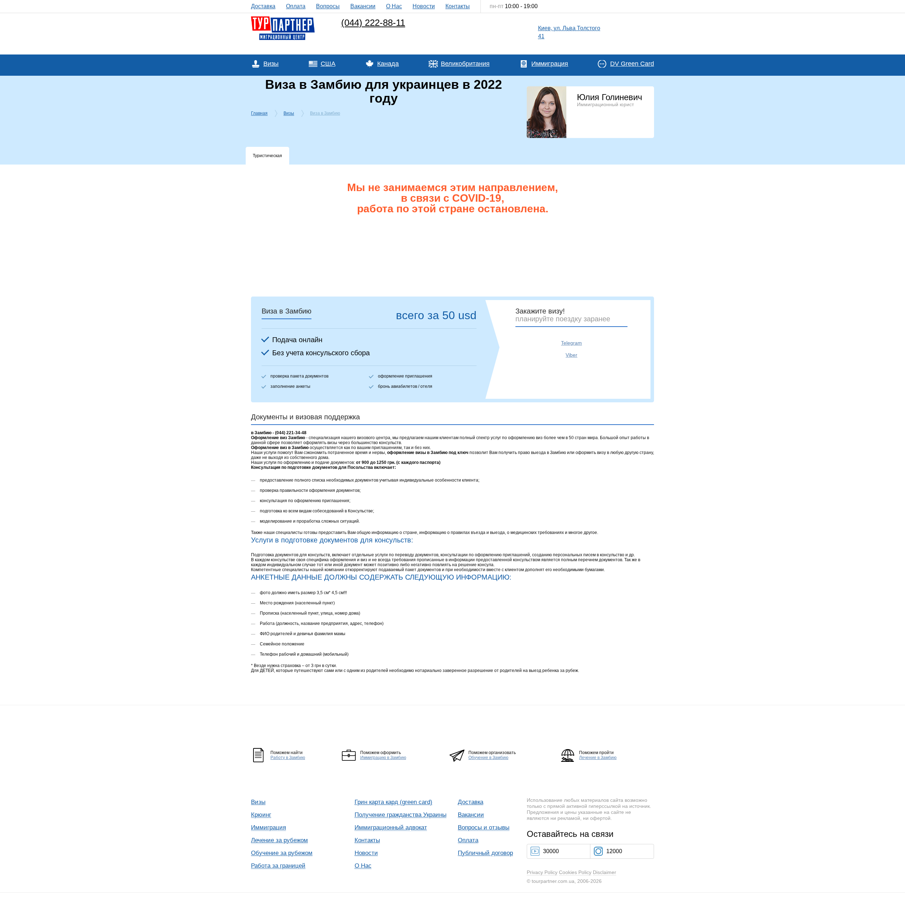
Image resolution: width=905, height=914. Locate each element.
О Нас (394, 6)
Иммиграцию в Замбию (383, 757)
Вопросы (328, 6)
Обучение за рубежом (282, 853)
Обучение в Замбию (488, 757)
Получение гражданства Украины (400, 814)
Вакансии (362, 6)
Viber (571, 355)
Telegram (571, 343)
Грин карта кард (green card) (393, 802)
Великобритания (465, 63)
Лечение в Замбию (598, 757)
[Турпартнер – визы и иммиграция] (283, 18)
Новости (424, 6)
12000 (614, 851)
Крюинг (261, 814)
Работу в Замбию (287, 757)
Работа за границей (278, 865)
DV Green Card (632, 63)
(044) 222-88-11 (373, 22)
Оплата (295, 6)
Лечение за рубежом (279, 840)
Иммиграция (549, 63)
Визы (271, 63)
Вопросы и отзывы (483, 827)
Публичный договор (485, 853)
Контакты (457, 6)
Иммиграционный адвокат (391, 827)
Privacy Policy (542, 872)
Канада (388, 63)
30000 (551, 851)
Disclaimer (604, 872)
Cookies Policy (575, 872)
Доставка (263, 6)
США (328, 63)
